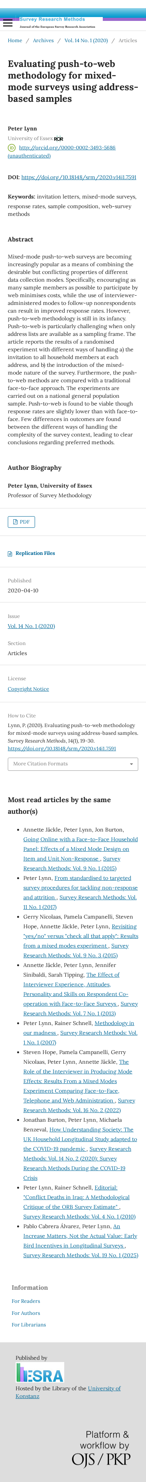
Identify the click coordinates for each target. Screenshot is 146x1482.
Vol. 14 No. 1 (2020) (86, 40)
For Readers (26, 1301)
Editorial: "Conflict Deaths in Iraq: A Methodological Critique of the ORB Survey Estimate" (76, 1197)
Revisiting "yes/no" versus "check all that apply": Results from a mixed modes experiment (80, 936)
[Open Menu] (8, 23)
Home (15, 40)
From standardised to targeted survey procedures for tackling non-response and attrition (80, 887)
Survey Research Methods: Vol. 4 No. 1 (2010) (79, 1216)
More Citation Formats (40, 763)
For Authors (26, 1313)
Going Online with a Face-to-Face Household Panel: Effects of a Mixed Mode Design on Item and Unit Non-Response (80, 849)
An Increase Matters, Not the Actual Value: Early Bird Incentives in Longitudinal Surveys (80, 1236)
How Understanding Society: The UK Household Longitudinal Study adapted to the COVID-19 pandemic (80, 1139)
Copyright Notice (28, 689)
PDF (24, 522)
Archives (43, 40)
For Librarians (29, 1324)
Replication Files (35, 553)
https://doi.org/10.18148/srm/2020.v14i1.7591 (78, 177)
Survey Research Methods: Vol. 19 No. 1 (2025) (80, 1255)
